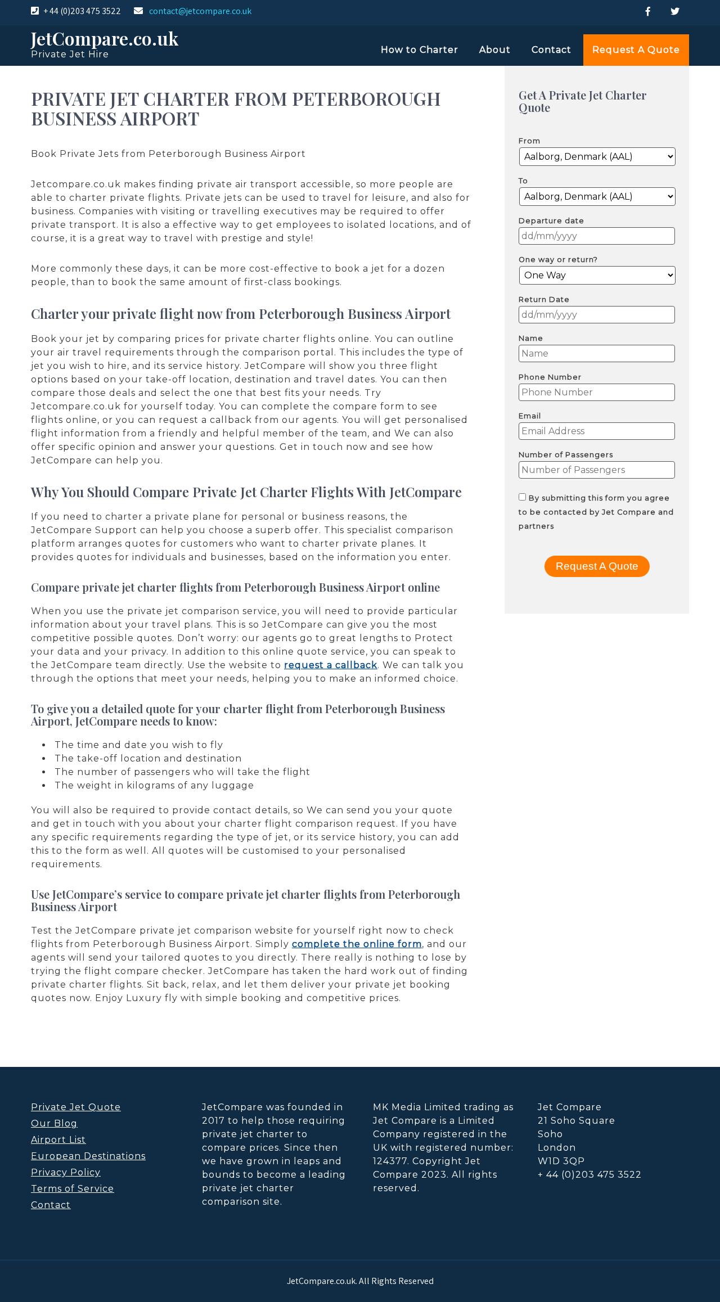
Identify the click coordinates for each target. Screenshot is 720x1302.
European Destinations (88, 1156)
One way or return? (558, 259)
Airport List (58, 1139)
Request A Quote (636, 49)
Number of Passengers (566, 454)
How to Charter (419, 49)
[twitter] (675, 11)
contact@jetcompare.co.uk (200, 11)
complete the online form (357, 944)
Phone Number (550, 377)
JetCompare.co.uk (104, 38)
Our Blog (54, 1123)
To (523, 181)
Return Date (544, 299)
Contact (552, 49)
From (530, 141)
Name (531, 338)
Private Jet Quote (76, 1107)
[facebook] (648, 11)
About (495, 49)
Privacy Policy (66, 1172)
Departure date (551, 221)
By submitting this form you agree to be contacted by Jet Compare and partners (596, 512)
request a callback (330, 665)
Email (530, 416)
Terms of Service (72, 1188)
